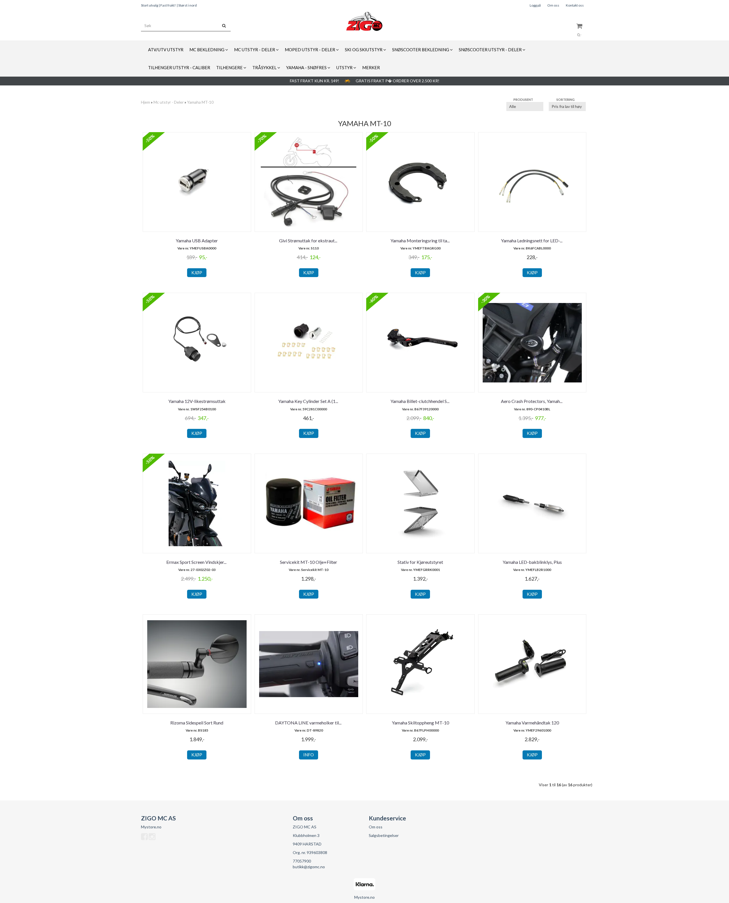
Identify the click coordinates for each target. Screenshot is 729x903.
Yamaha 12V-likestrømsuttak (197, 401)
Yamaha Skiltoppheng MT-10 (420, 722)
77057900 (302, 861)
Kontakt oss (575, 5)
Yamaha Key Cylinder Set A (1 (308, 401)
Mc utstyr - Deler (168, 102)
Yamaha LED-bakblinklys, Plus (532, 562)
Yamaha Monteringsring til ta (420, 240)
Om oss (553, 5)
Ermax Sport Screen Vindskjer (196, 562)
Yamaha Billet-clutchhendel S (420, 401)
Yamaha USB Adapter (197, 240)
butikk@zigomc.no (309, 866)
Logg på (535, 5)
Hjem (145, 102)
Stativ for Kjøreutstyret (420, 562)
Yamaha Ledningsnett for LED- (532, 240)
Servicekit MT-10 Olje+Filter (308, 562)
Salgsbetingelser (384, 835)
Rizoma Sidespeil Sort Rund (196, 722)
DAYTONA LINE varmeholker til (308, 722)
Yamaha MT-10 (200, 102)
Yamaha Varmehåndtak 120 (532, 722)
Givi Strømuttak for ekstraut (308, 240)
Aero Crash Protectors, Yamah (532, 401)
